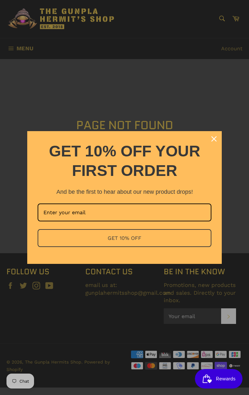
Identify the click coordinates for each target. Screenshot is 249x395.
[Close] (214, 139)
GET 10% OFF (124, 238)
